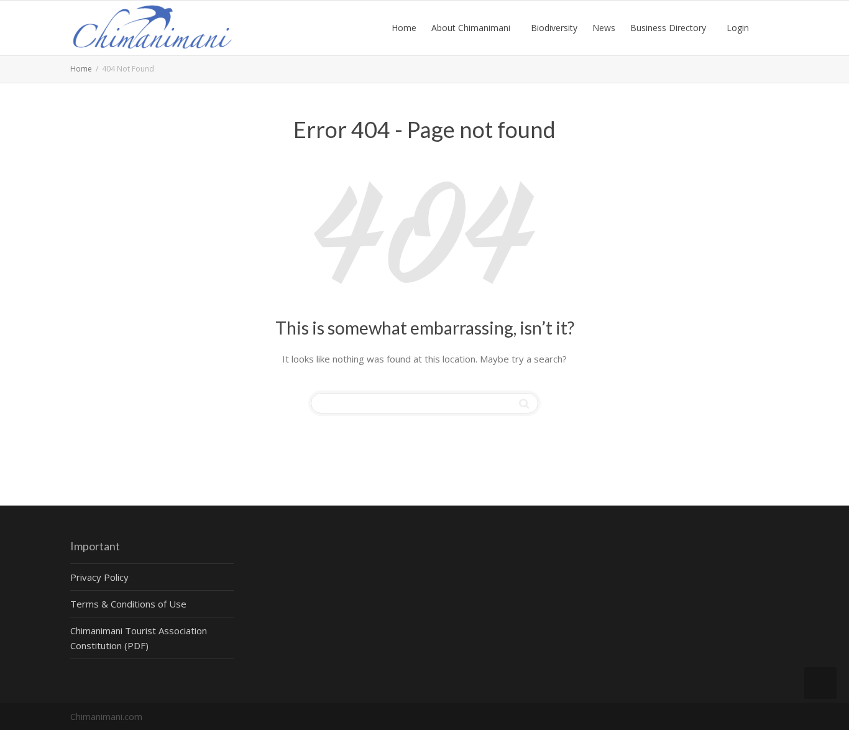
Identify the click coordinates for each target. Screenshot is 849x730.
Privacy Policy (99, 577)
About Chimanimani (472, 28)
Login (738, 28)
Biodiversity (554, 28)
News (603, 28)
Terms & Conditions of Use (128, 604)
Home (404, 28)
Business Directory (669, 28)
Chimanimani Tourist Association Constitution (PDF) (138, 638)
